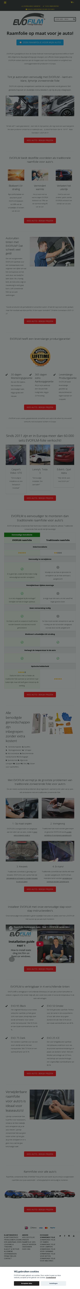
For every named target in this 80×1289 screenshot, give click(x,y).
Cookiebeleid (51, 1277)
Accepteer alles (26, 1283)
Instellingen (53, 1283)
